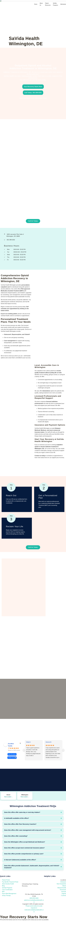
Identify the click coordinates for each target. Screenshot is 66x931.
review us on (11, 757)
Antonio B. (49, 742)
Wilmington (25, 795)
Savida (10, 746)
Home (35, 4)
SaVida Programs (55, 4)
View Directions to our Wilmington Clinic (33, 98)
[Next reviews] (63, 750)
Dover (8, 795)
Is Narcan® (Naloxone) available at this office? (20, 860)
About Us (41, 4)
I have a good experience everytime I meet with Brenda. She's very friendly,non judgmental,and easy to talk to (33, 751)
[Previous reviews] (24, 750)
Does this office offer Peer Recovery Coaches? (20, 824)
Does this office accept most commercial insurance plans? (24, 848)
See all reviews (12, 754)
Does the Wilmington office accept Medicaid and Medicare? (24, 842)
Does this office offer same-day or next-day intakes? (22, 812)
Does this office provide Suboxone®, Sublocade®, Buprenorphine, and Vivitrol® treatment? (31, 866)
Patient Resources (48, 4)
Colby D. (28, 742)
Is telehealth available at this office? (16, 818)
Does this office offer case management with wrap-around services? (27, 830)
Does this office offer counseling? (16, 836)
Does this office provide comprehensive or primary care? (23, 854)
